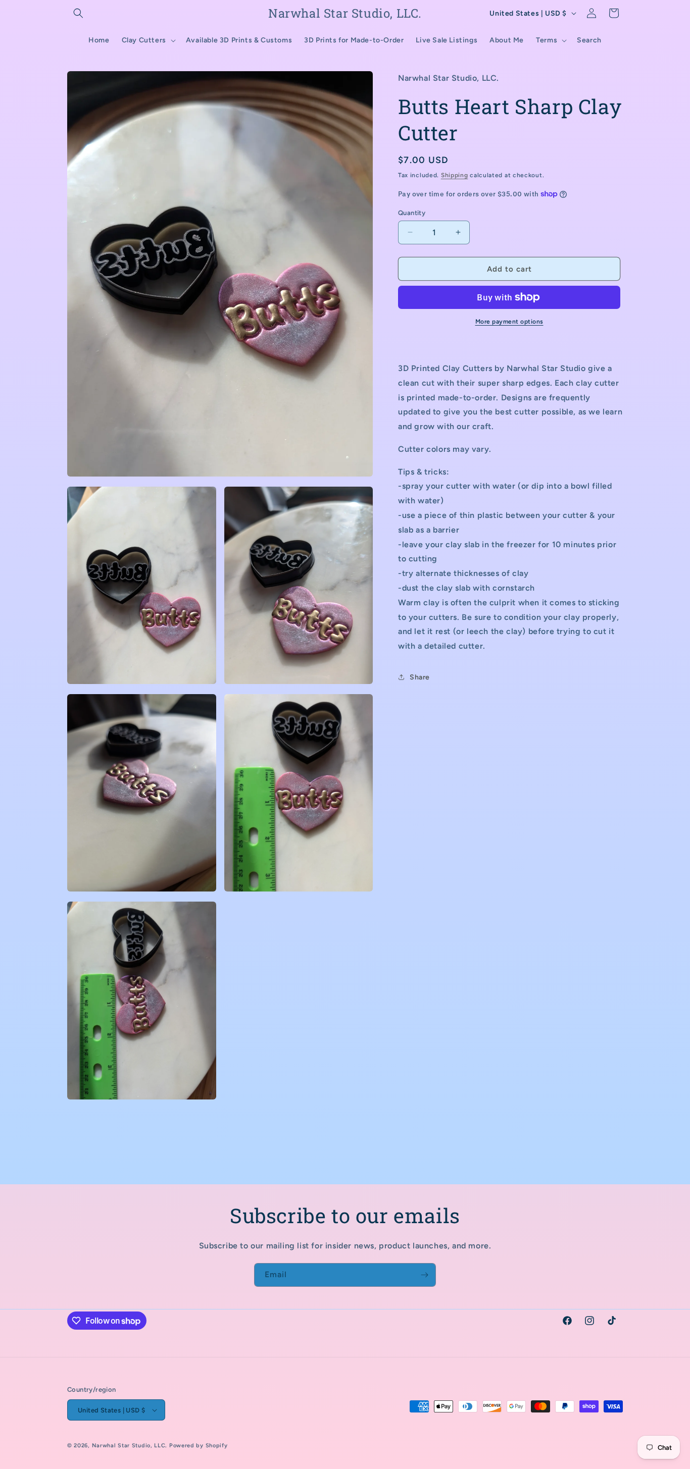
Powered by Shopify (198, 1445)
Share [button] (420, 677)
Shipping (454, 174)
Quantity (411, 212)
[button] (78, 13)
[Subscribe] (424, 1275)
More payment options (509, 321)
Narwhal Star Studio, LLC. (130, 1445)
